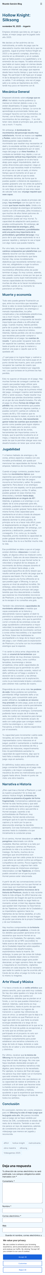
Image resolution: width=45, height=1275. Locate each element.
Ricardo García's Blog (12, 4)
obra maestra (10, 1148)
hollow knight (18, 1143)
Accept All (23, 1257)
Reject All (22, 1270)
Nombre (6, 1206)
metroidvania (34, 1143)
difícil (6, 1143)
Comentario (8, 1181)
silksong (23, 1148)
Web (4, 1226)
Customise (22, 1263)
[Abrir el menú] (41, 3)
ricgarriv (26, 26)
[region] (22, 1256)
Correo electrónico (11, 1216)
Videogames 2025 (12, 1153)
